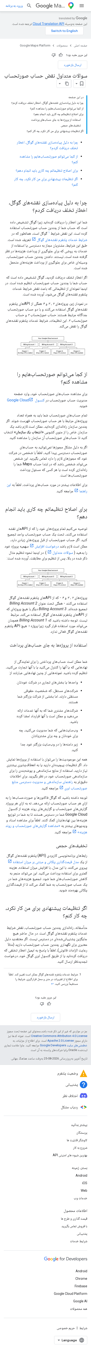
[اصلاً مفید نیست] (53, 54)
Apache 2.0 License (60, 1040)
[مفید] (60, 54)
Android (81, 1175)
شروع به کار (80, 1147)
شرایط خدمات (78, 1241)
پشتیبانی (82, 1233)
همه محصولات (78, 1309)
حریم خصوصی (66, 1328)
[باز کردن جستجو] (29, 5)
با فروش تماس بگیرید (74, 1226)
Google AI (80, 1301)
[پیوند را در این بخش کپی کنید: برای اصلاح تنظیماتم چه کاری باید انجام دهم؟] (72, 517)
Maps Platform (60, 6)
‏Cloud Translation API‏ (48, 24)
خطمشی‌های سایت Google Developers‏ (63, 1045)
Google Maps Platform (35, 45)
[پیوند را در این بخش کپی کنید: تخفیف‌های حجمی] (51, 846)
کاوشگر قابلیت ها (77, 1140)
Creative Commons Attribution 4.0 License (59, 1036)
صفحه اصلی (80, 45)
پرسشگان (81, 1132)
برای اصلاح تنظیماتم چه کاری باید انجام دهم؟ (47, 170)
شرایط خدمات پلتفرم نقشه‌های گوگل (62, 239)
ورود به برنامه (14, 6)
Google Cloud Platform (70, 1294)
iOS (84, 1183)
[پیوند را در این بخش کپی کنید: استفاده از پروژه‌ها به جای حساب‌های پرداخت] (82, 652)
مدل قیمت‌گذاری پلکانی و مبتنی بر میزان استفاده (46, 862)
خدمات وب (80, 1198)
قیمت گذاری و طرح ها (74, 1218)
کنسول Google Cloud (26, 400)
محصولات (62, 45)
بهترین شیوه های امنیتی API (70, 1155)
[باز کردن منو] (81, 5)
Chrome (81, 1278)
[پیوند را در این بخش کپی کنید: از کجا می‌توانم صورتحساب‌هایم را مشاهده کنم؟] (56, 382)
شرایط (83, 1328)
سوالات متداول (62, 552)
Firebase (81, 1286)
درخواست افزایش (47, 546)
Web (84, 1190)
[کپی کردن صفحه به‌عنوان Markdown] (67, 84)
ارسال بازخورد (72, 65)
